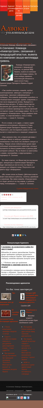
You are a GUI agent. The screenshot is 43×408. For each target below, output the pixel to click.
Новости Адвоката (25, 43)
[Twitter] (18, 235)
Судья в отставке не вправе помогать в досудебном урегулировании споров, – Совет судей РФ (9, 343)
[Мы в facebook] (28, 398)
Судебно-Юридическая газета (27, 188)
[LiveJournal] (25, 235)
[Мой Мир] (23, 235)
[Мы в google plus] (21, 398)
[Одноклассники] (20, 235)
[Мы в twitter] (25, 398)
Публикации (27, 394)
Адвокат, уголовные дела (17, 30)
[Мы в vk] (18, 398)
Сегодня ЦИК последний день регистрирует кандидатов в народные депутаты (28, 297)
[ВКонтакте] (15, 235)
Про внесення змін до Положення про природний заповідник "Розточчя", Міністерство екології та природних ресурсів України (9, 362)
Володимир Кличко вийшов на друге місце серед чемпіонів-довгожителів (28, 331)
